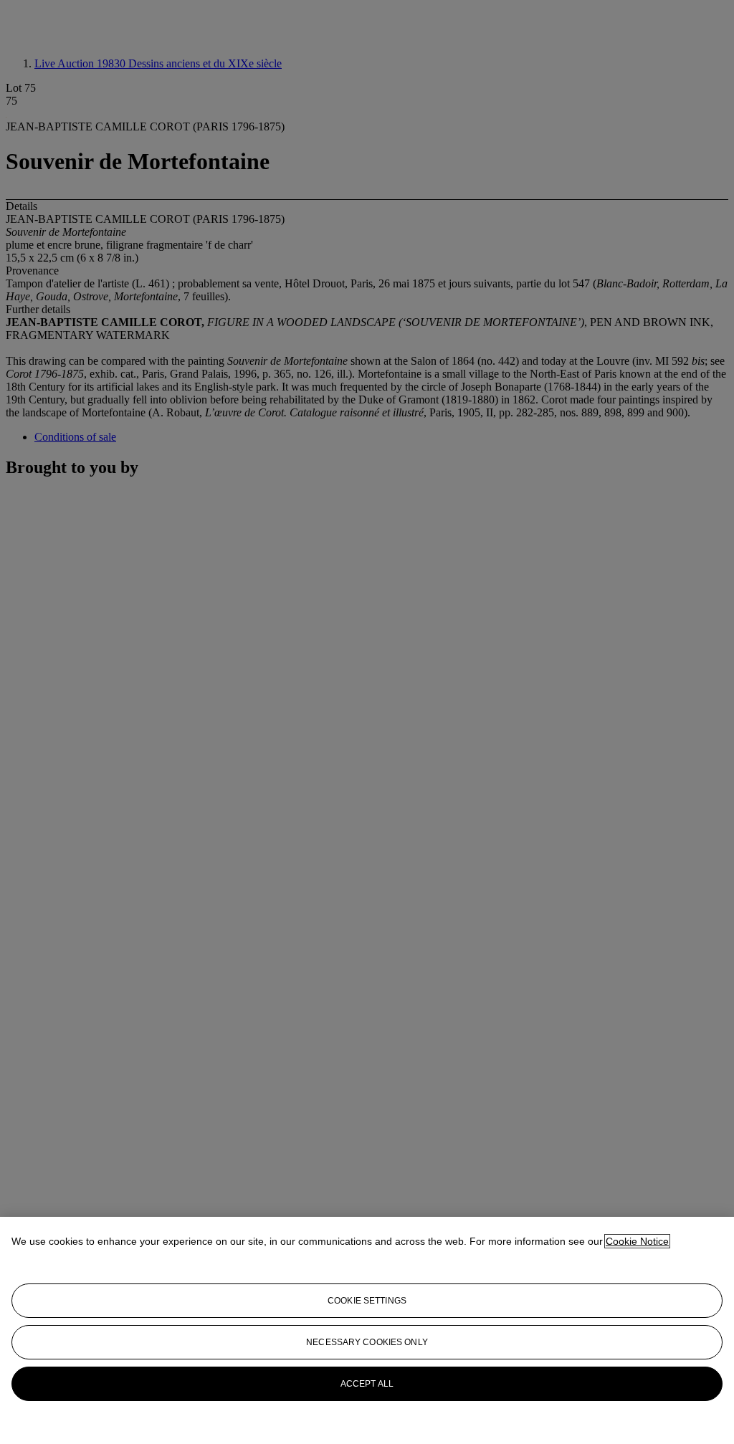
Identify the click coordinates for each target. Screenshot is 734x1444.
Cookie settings (367, 1301)
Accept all (367, 1384)
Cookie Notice (637, 1241)
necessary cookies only (367, 1342)
